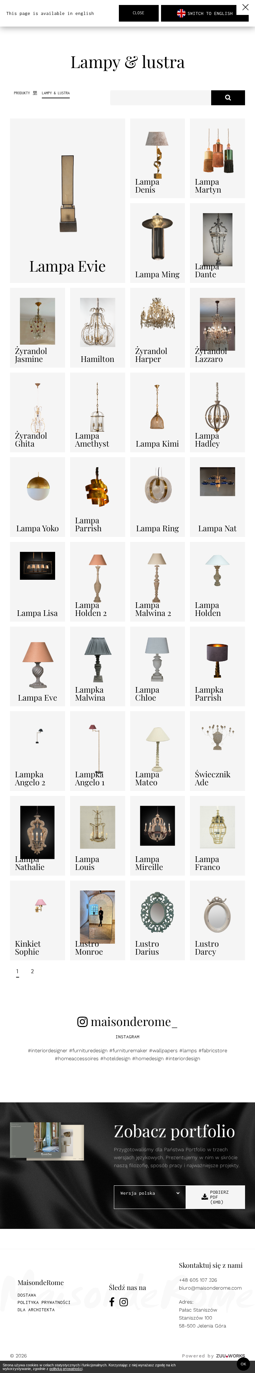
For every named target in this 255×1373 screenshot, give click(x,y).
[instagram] (124, 1303)
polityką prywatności (65, 1369)
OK (243, 1364)
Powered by (213, 1355)
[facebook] (112, 1303)
